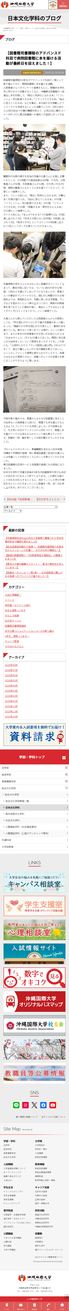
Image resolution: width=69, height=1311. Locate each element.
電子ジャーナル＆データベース (49, 1249)
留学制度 (8, 1210)
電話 (48, 1309)
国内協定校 (9, 1226)
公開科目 (8, 1241)
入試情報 (39, 1153)
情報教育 (39, 1176)
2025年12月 (11, 706)
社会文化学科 (13, 820)
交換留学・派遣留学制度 (15, 1214)
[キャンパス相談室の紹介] (35, 882)
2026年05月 (11, 680)
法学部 (5, 767)
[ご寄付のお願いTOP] (35, 1049)
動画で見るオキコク (13, 1176)
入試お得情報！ (13, 594)
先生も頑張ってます (15, 610)
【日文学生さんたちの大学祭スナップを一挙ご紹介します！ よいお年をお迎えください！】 (50, 499)
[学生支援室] (35, 906)
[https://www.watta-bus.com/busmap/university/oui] (35, 1001)
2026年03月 (11, 690)
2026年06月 (11, 675)
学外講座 (8, 1245)
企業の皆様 (40, 1199)
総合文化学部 (9, 788)
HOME (62, 1309)
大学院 (38, 1141)
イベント (9, 600)
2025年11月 (11, 711)
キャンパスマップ (12, 1203)
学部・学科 (9, 1141)
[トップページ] (28, 4)
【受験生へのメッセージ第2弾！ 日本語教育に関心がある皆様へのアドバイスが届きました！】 (33, 574)
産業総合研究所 (42, 1222)
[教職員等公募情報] (35, 1073)
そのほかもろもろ (14, 646)
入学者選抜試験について (15, 1168)
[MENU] (63, 4)
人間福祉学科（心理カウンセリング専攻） (28, 833)
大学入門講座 (10, 1249)
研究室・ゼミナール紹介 (18, 605)
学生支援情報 (10, 1195)
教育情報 (39, 1164)
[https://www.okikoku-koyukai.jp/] (35, 1025)
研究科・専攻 (41, 1149)
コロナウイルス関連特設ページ (48, 1257)
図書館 (38, 1233)
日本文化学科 (13, 807)
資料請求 (34, 1309)
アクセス (7, 1309)
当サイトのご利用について (53, 1116)
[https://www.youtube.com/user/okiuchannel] (52, 1104)
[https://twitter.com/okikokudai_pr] (34, 1104)
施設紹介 (39, 1237)
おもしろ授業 (12, 615)
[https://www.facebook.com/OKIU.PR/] (43, 1104)
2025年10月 (11, 716)
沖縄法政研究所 (42, 1218)
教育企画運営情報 (43, 1172)
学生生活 (8, 1187)
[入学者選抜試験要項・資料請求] (34, 734)
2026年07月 (11, 670)
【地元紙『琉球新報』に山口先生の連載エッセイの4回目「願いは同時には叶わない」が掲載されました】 (20, 499)
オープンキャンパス (12, 1172)
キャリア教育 (12, 641)
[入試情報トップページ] (35, 954)
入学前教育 (7, 846)
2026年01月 (11, 701)
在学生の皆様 (41, 1191)
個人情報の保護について (27, 1116)
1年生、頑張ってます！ (17, 636)
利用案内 (39, 1241)
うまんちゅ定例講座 (13, 1237)
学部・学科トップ (32, 757)
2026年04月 (11, 685)
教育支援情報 (41, 1157)
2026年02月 (11, 696)
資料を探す (40, 1245)
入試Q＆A (8, 1180)
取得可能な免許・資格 (45, 1180)
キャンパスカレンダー (14, 1191)
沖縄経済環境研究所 (44, 1226)
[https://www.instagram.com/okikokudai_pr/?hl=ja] (25, 1104)
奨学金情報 (9, 1199)
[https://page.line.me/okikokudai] (16, 1104)
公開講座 (8, 1233)
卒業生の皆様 (41, 1195)
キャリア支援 (42, 1187)
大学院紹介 (40, 1145)
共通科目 (6, 840)
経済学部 (6, 774)
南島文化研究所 (42, 1214)
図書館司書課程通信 (15, 625)
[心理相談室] (35, 930)
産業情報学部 (9, 781)
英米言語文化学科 (15, 813)
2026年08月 (11, 665)
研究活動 (39, 1210)
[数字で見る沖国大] (35, 977)
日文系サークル (13, 620)
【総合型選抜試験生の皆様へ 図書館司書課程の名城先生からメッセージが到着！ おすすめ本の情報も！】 (34, 548)
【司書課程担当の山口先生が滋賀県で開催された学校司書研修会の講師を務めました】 (34, 539)
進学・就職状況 (42, 1203)
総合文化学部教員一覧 (17, 801)
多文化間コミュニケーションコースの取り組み (29, 631)
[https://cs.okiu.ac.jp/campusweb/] (52, 4)
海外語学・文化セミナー (15, 1218)
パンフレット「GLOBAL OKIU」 (18, 1222)
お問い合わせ (21, 1309)
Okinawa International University (47, 1261)
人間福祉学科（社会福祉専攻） (22, 826)
